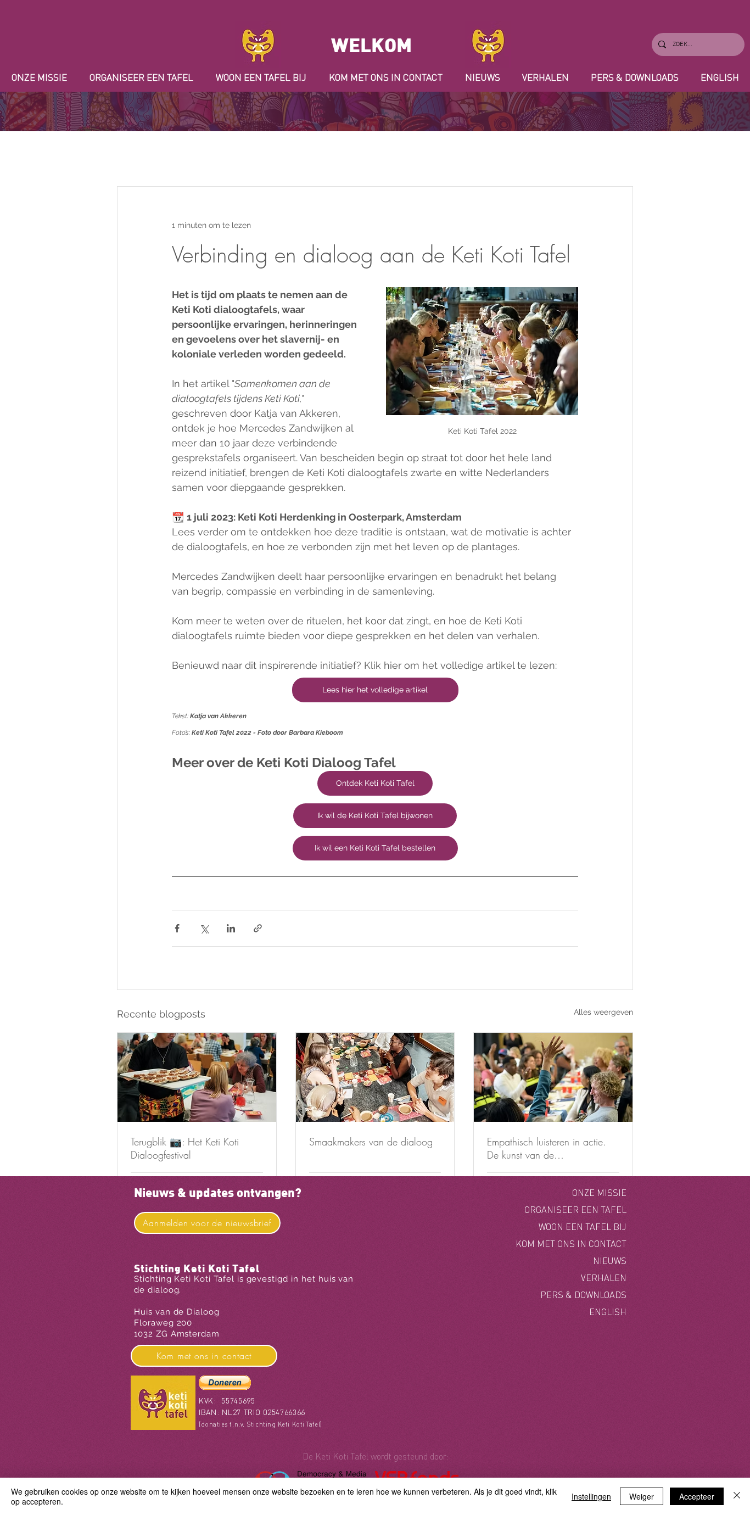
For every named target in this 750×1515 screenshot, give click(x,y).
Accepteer (696, 1496)
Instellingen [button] (591, 1496)
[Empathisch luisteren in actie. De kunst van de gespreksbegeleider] (553, 1077)
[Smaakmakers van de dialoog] (375, 1077)
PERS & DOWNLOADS (583, 1294)
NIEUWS (609, 1260)
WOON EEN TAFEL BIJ (582, 1226)
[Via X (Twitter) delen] (204, 928)
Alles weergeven (603, 1012)
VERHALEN (603, 1277)
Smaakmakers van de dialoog (371, 1141)
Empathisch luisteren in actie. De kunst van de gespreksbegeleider (546, 1148)
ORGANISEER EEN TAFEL (575, 1209)
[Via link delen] (258, 928)
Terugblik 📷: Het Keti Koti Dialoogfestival (185, 1148)
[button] (225, 1383)
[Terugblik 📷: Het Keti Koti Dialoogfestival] (196, 1077)
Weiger (641, 1496)
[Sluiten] (736, 1496)
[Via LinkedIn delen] (231, 928)
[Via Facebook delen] (177, 928)
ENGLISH (607, 1311)
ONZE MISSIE (599, 1192)
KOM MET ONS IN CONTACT (571, 1243)
